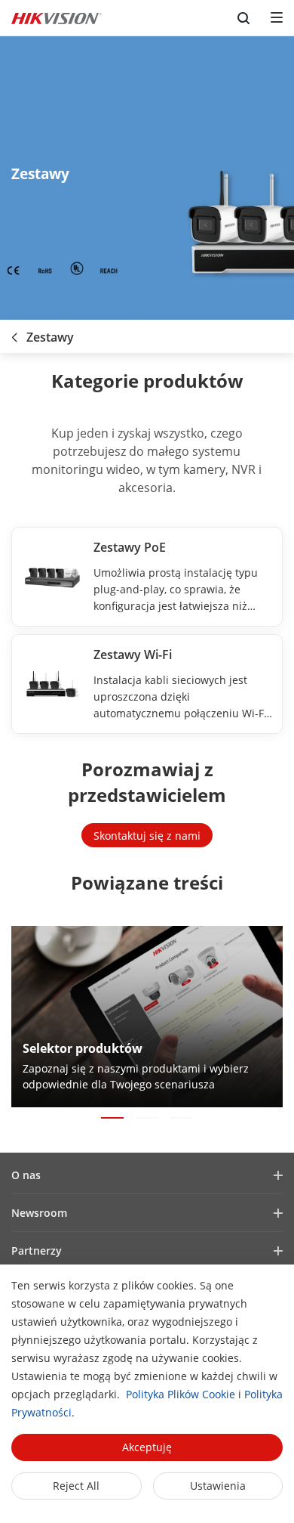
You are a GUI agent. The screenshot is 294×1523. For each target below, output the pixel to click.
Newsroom (39, 1213)
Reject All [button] (76, 1485)
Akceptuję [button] (147, 1447)
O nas (26, 1175)
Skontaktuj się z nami (147, 835)
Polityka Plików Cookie (180, 1394)
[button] (112, 1118)
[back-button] (14, 332)
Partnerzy (36, 1250)
